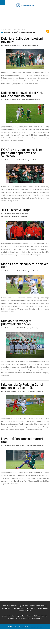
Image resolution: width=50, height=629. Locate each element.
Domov (3, 29)
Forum (5, 606)
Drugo (11, 217)
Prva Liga (36, 45)
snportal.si (20, 616)
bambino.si (40, 616)
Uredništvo (13, 606)
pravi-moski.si (37, 618)
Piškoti (32, 606)
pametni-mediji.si (8, 616)
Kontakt (5, 608)
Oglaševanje (23, 606)
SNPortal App (18, 608)
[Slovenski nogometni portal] (25, 2)
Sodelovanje (41, 606)
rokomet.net (30, 616)
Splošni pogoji (30, 608)
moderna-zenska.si (23, 618)
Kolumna (17, 217)
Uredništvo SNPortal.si (13, 213)
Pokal (35, 160)
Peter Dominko (10, 45)
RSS (10, 608)
